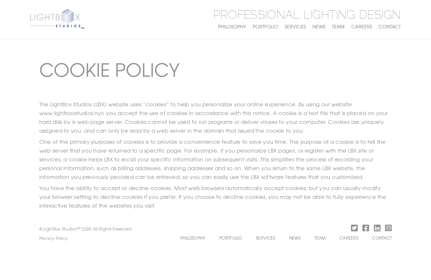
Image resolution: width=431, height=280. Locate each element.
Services (295, 26)
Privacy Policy (53, 238)
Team (338, 26)
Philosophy (232, 26)
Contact (390, 26)
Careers (361, 26)
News (319, 26)
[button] (353, 229)
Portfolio (265, 26)
